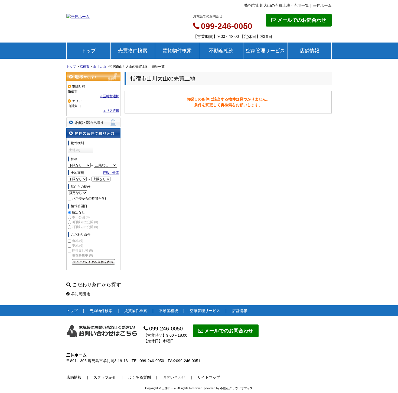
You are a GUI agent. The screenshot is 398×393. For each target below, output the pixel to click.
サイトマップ (208, 377)
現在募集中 (82, 255)
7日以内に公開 (85, 227)
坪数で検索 (111, 173)
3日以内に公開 (85, 222)
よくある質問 (139, 377)
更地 (77, 246)
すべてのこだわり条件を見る (93, 262)
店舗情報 (309, 50)
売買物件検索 (132, 50)
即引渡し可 (82, 250)
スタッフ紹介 (104, 377)
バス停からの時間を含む (90, 198)
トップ (88, 50)
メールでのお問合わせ (302, 20)
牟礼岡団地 (80, 294)
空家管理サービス (265, 50)
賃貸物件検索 (177, 50)
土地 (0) (74, 150)
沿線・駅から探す (93, 122)
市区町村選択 (109, 96)
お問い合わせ (174, 377)
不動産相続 (221, 50)
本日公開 (81, 217)
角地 (77, 241)
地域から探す (93, 76)
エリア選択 (111, 111)
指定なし (78, 212)
